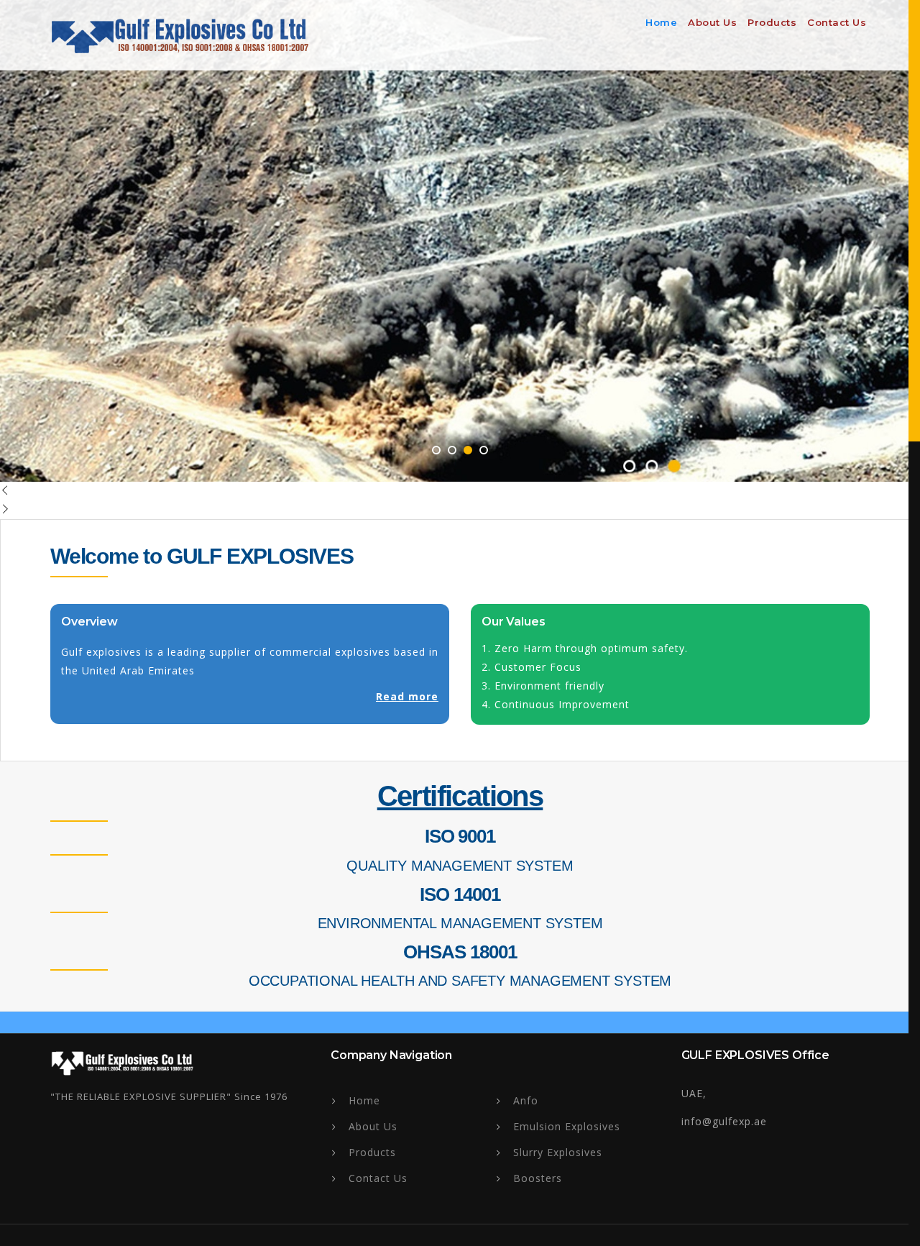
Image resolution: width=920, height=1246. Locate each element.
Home (661, 22)
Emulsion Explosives (566, 1126)
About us (712, 22)
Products (772, 22)
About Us (373, 1126)
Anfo (525, 1100)
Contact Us (836, 22)
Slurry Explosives (557, 1152)
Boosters (537, 1178)
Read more (407, 696)
